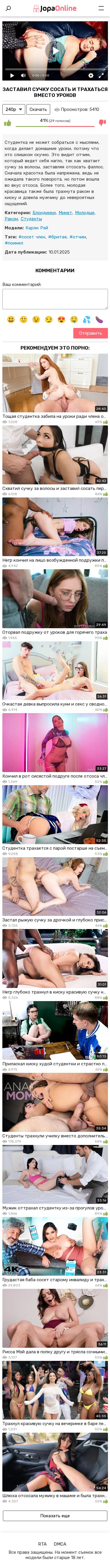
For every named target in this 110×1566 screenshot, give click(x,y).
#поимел (14, 243)
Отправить (90, 333)
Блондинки (44, 212)
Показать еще (55, 1515)
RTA (42, 1544)
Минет (65, 212)
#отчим (78, 237)
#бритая (57, 237)
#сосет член (31, 237)
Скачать (38, 109)
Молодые (84, 212)
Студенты (31, 218)
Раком (11, 218)
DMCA (60, 1544)
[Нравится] (7, 123)
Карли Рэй (37, 228)
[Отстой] (102, 123)
